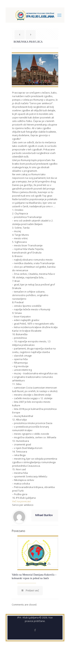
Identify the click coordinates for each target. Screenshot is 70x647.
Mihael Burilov (44, 515)
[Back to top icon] (62, 639)
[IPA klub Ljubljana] (35, 15)
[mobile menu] (59, 15)
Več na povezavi (21, 501)
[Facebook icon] (35, 630)
